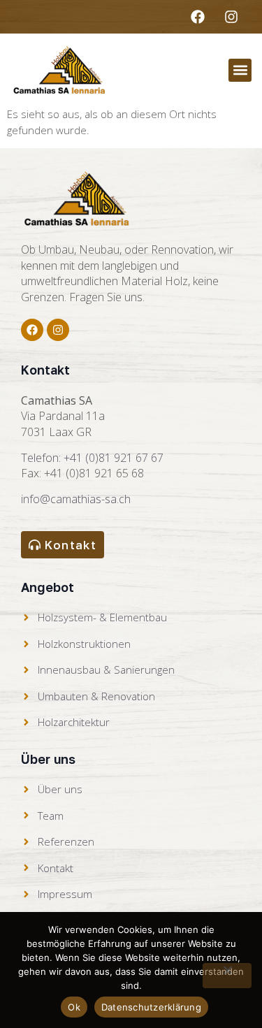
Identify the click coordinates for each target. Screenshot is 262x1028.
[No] (227, 975)
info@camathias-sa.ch (76, 499)
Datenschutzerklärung (151, 1007)
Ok (74, 1007)
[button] (240, 70)
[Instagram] (231, 17)
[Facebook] (197, 17)
